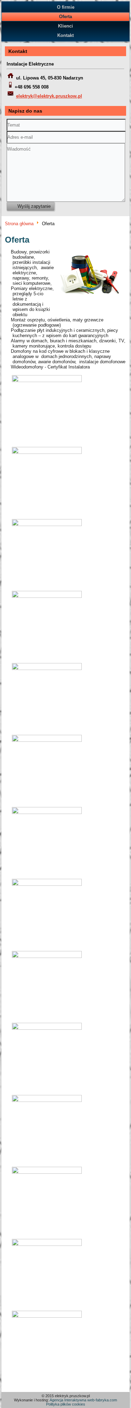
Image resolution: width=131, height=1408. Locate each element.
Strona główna (19, 223)
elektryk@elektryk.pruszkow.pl (49, 96)
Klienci (65, 26)
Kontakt (65, 35)
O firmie (65, 7)
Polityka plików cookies (65, 1404)
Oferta (65, 16)
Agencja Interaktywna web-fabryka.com (83, 1400)
